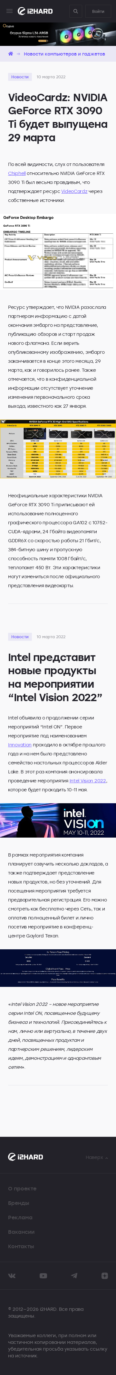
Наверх (94, 1157)
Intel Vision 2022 (88, 781)
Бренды (18, 1202)
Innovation (20, 745)
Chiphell (17, 173)
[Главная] (10, 54)
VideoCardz (74, 191)
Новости (20, 76)
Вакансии (21, 1231)
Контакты (21, 1246)
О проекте (22, 1188)
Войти (98, 11)
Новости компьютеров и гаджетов (64, 54)
